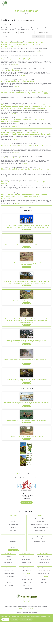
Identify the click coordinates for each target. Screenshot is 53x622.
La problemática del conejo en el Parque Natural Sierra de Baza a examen (26, 146)
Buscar (13, 547)
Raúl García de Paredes (31, 614)
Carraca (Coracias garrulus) (11, 70)
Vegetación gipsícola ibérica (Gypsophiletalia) (18, 59)
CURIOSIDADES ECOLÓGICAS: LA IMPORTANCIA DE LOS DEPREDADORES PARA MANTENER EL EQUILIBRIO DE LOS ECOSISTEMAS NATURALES (23, 44)
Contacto (13, 544)
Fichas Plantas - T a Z (44, 573)
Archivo (13, 536)
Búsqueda (39, 36)
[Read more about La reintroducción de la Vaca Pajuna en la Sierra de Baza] (26, 414)
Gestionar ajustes (26, 619)
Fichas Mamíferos (26, 559)
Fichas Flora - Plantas (44, 556)
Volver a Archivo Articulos (27, 20)
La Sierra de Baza (39, 521)
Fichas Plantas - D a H (44, 565)
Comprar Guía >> (13, 550)
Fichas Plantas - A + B (44, 559)
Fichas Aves (26, 568)
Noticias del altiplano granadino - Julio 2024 (18, 81)
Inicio (13, 519)
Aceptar (5, 619)
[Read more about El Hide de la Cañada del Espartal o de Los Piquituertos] (26, 430)
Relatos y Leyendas (8, 570)
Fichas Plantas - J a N (44, 568)
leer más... (40, 51)
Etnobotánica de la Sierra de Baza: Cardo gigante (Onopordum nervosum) (25, 170)
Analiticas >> (31, 608)
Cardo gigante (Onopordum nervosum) (16, 158)
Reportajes (13, 530)
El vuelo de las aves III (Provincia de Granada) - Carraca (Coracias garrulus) (25, 182)
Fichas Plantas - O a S (44, 570)
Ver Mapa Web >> (22, 608)
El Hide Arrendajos (40, 519)
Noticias (13, 521)
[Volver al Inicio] (4, 3)
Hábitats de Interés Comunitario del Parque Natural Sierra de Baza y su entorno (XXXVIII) (24, 120)
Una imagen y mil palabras (40, 536)
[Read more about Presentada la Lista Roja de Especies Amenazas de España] (26, 294)
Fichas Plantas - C (44, 562)
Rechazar (14, 619)
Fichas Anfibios (26, 562)
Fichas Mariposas (26, 570)
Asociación (13, 538)
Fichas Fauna (26, 556)
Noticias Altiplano (13, 524)
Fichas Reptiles (26, 565)
